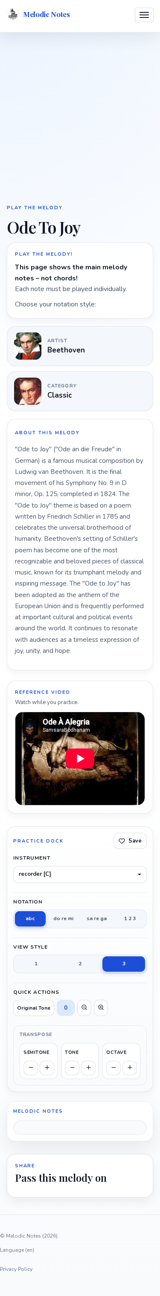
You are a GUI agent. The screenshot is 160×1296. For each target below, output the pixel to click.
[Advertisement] (80, 117)
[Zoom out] (84, 1008)
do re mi (63, 918)
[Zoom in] (101, 1008)
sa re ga (97, 918)
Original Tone (33, 1007)
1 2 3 (130, 918)
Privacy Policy (16, 1269)
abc (30, 918)
